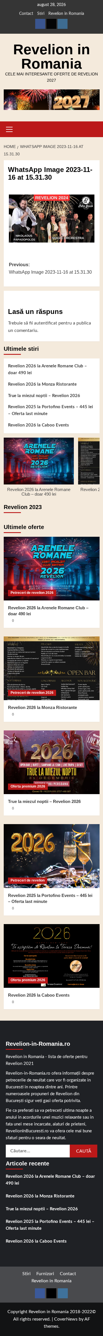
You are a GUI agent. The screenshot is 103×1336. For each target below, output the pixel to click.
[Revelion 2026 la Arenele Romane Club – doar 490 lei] (52, 568)
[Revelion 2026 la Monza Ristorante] (52, 668)
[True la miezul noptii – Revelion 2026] (52, 762)
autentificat (45, 323)
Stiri (40, 14)
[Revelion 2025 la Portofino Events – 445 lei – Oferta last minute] (52, 856)
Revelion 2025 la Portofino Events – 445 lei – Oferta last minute (50, 410)
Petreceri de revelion (28, 880)
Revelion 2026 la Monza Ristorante (42, 384)
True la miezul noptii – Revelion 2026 (44, 396)
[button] (9, 128)
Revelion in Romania (66, 14)
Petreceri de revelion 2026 (32, 593)
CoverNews (66, 1319)
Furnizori (45, 1273)
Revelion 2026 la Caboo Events (38, 425)
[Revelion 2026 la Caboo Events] (52, 956)
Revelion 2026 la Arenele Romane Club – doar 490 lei (47, 369)
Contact (26, 14)
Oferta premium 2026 (28, 786)
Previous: (50, 268)
